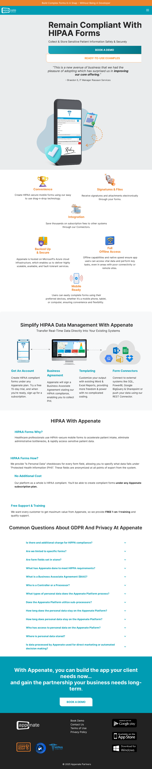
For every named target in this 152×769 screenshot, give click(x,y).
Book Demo (77, 720)
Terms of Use (79, 728)
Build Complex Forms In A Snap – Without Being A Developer (76, 2)
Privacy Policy (79, 732)
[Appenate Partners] (8, 10)
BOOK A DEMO (76, 701)
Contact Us (77, 724)
